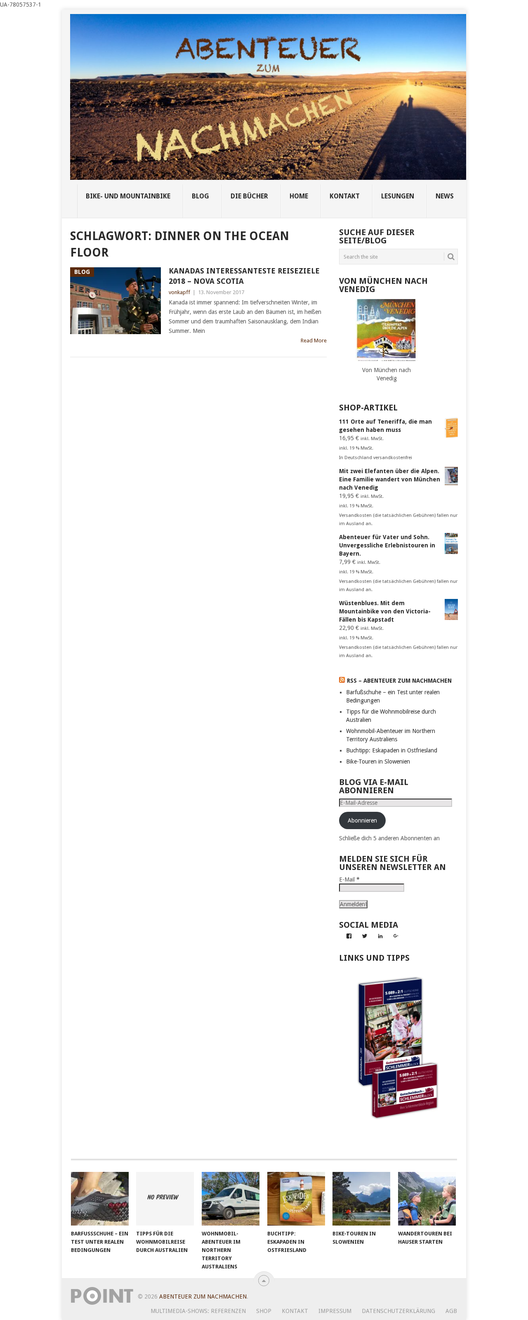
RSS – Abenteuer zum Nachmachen (399, 680)
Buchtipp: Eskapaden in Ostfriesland (391, 750)
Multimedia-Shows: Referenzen (198, 1311)
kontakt (345, 196)
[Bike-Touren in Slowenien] (361, 1199)
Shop (263, 1311)
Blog (200, 196)
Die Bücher (249, 196)
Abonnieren (362, 820)
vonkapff (179, 292)
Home (299, 196)
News (445, 196)
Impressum (334, 1311)
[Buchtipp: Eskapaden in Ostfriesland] (296, 1199)
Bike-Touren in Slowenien (378, 761)
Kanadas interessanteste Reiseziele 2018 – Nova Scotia (244, 275)
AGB (451, 1311)
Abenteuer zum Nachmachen (203, 1296)
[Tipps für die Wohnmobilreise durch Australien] (165, 1199)
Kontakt (295, 1311)
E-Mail (349, 879)
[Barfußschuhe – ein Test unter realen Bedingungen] (100, 1199)
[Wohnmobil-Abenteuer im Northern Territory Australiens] (230, 1199)
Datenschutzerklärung (398, 1311)
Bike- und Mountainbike (128, 196)
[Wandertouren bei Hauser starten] (427, 1199)
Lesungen (397, 196)
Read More (314, 340)
